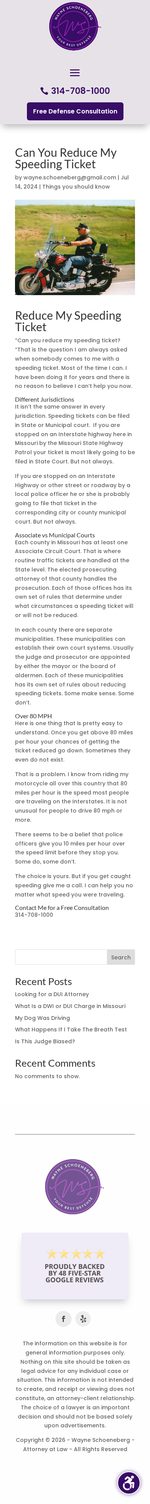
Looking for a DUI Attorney (52, 994)
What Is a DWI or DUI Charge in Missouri (70, 1006)
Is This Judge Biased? (45, 1041)
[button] (75, 73)
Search (121, 957)
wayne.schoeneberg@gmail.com (69, 177)
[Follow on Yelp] (83, 1319)
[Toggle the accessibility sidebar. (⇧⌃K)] (128, 1482)
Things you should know (76, 186)
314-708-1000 (80, 91)
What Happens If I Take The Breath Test (71, 1029)
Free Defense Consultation (75, 111)
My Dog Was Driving (42, 1018)
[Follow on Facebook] (63, 1319)
